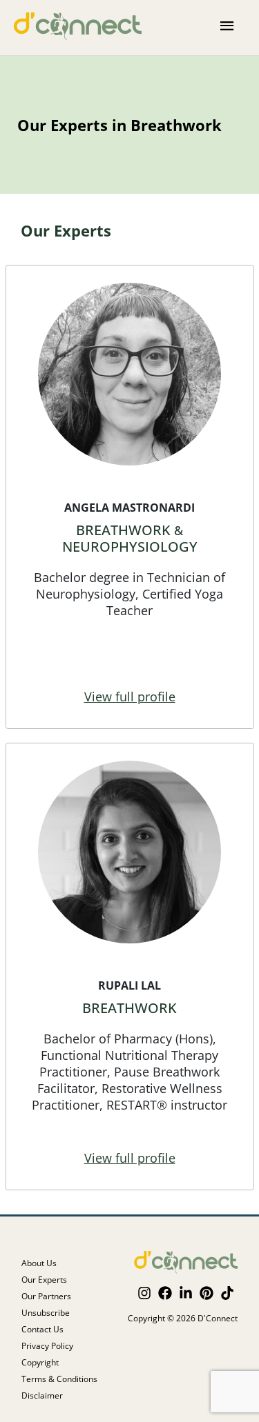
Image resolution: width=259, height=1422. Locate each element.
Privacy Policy (47, 1346)
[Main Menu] (228, 26)
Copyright (40, 1362)
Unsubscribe (45, 1313)
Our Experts (44, 1279)
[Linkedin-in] (185, 1293)
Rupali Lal (129, 985)
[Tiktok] (227, 1293)
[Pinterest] (206, 1293)
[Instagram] (144, 1293)
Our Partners (46, 1296)
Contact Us (42, 1329)
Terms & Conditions (59, 1379)
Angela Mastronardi (129, 507)
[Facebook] (165, 1293)
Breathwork (123, 530)
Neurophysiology (130, 546)
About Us (39, 1263)
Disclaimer (42, 1395)
